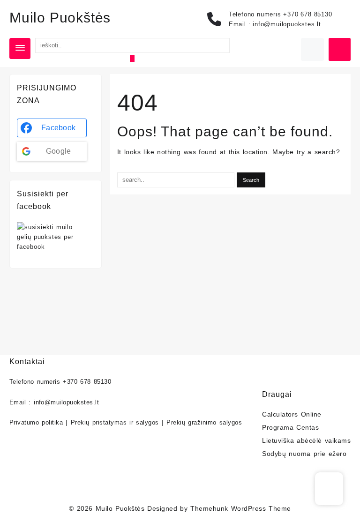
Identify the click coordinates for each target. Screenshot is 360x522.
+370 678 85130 (307, 14)
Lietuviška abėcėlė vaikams (306, 440)
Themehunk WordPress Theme (240, 508)
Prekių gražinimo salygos (204, 422)
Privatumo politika (36, 422)
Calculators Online (291, 414)
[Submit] (132, 58)
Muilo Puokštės (60, 17)
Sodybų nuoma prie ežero (304, 453)
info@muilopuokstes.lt (287, 24)
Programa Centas (290, 427)
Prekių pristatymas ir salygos (115, 422)
